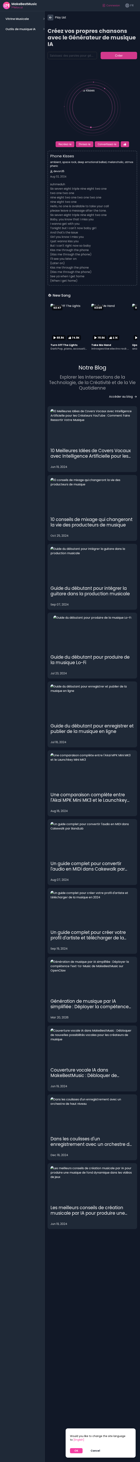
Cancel (95, 1451)
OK (76, 1451)
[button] (24, 19)
